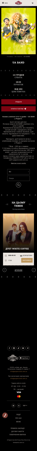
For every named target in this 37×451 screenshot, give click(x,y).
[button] (4, 270)
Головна (10, 56)
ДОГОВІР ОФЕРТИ (17, 431)
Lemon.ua (21, 442)
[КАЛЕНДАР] (14, 405)
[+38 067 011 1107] (20, 405)
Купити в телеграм (17, 109)
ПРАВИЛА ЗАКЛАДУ (18, 428)
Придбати (18, 102)
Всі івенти (18, 56)
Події (18, 414)
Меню (18, 422)
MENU (6, 3)
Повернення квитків (17, 434)
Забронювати (27, 260)
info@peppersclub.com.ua (18, 371)
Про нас (18, 418)
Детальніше (18, 270)
